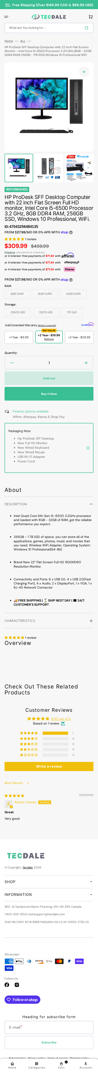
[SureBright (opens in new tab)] (87, 324)
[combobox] (49, 28)
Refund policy (17, 1058)
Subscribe (49, 1042)
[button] (6, 17)
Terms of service (57, 1058)
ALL (23, 41)
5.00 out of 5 (61, 719)
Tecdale (27, 867)
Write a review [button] (49, 766)
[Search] (87, 28)
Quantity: (11, 353)
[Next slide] (88, 168)
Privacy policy (37, 1058)
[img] (14, 796)
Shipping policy (79, 1058)
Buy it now (49, 394)
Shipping (10, 252)
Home (9, 41)
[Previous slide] (10, 168)
